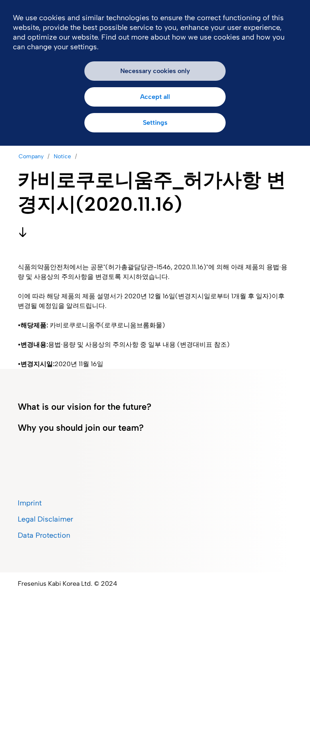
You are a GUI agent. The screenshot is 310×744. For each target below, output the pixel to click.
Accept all (155, 97)
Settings (155, 122)
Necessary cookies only (155, 71)
